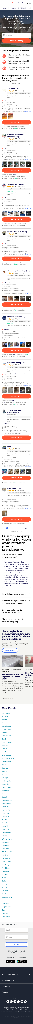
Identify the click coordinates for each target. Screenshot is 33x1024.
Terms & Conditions (27, 1012)
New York (5, 823)
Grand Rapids (7, 800)
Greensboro (6, 833)
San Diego (5, 739)
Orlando (5, 768)
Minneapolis (6, 804)
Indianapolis (6, 781)
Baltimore (5, 791)
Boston (4, 794)
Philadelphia (6, 862)
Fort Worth (6, 887)
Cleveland (5, 845)
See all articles (10, 650)
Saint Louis (6, 813)
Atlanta (4, 774)
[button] (4, 116)
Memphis (5, 871)
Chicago (5, 778)
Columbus (5, 849)
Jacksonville (6, 762)
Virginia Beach (7, 907)
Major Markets (9, 708)
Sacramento (6, 736)
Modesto (5, 733)
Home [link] (4, 8)
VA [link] (8, 8)
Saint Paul (5, 807)
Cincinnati (5, 842)
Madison (5, 913)
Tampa (4, 771)
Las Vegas (5, 816)
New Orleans (6, 787)
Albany (4, 820)
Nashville (5, 874)
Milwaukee (6, 916)
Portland (5, 855)
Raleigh (4, 836)
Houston (5, 891)
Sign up (16, 944)
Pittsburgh (6, 865)
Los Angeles (6, 729)
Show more (28, 111)
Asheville (5, 826)
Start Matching (16, 40)
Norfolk (4, 900)
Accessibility (25, 1008)
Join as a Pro (20, 3)
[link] (16, 93)
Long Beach (6, 726)
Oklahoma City (7, 852)
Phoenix (5, 716)
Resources (6, 986)
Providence (6, 868)
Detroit (4, 797)
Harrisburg (6, 858)
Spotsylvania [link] (15, 8)
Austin (4, 878)
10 (26, 528)
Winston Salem (7, 839)
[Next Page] (30, 528)
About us (5, 992)
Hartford (5, 752)
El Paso (4, 884)
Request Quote (16, 122)
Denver (4, 749)
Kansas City (6, 810)
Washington (6, 755)
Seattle (4, 910)
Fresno (4, 723)
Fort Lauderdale (8, 758)
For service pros (8, 980)
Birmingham (6, 713)
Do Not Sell (18, 1008)
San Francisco (7, 742)
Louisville (5, 784)
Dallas (4, 881)
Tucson (4, 720)
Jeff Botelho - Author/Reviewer (11, 669)
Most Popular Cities (8, 924)
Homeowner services (10, 975)
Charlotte (5, 829)
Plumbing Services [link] (27, 8)
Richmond (5, 904)
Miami (4, 765)
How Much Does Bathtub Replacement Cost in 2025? (12, 676)
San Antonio (6, 894)
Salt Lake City (7, 897)
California (11, 1008)
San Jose (5, 745)
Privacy (6, 1008)
